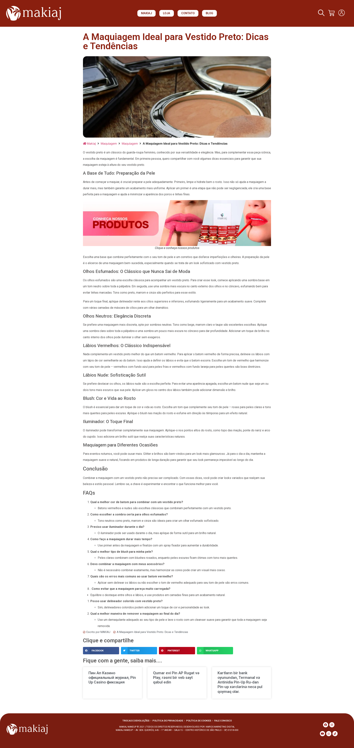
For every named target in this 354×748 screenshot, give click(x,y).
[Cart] (331, 13)
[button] (146, 13)
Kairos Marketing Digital (220, 727)
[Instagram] (331, 724)
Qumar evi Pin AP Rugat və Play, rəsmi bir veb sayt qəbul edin (176, 677)
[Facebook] (325, 724)
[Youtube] (322, 733)
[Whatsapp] (328, 733)
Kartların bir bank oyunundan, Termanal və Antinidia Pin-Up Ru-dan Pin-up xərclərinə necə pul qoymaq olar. (240, 682)
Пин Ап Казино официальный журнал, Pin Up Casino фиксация (112, 677)
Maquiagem (109, 143)
